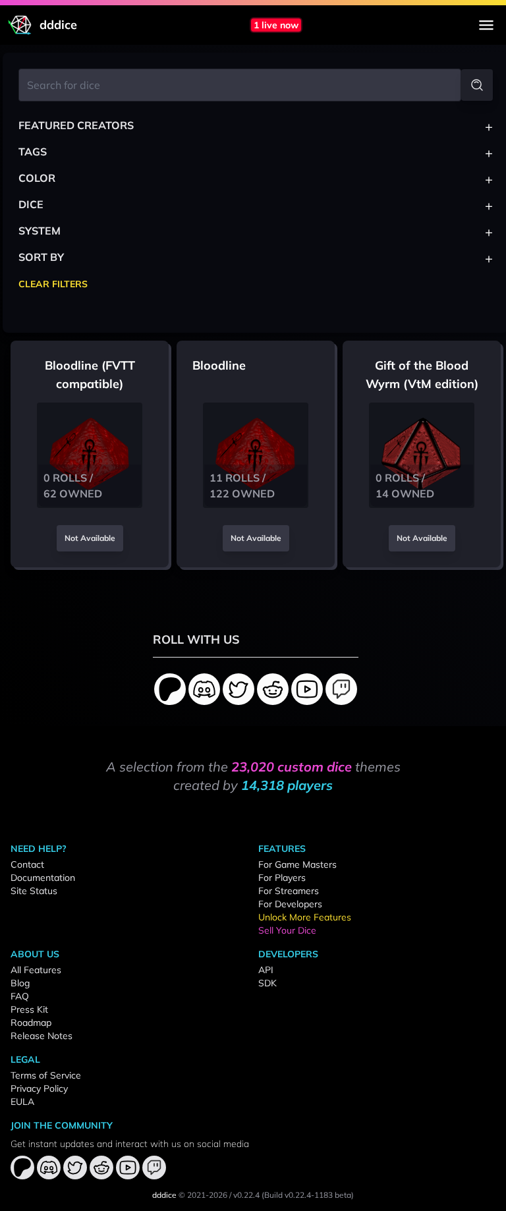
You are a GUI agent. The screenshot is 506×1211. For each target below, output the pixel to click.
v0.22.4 (246, 1195)
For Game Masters (297, 864)
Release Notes (41, 1036)
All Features (36, 970)
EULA (22, 1102)
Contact (27, 864)
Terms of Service (46, 1075)
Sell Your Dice (287, 930)
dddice (164, 1195)
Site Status (34, 891)
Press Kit (29, 1009)
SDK (267, 983)
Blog (20, 983)
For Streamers (288, 891)
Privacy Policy (39, 1088)
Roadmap (31, 1022)
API (265, 970)
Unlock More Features (304, 917)
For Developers (290, 904)
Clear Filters (53, 284)
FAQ (20, 996)
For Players (282, 878)
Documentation (43, 878)
